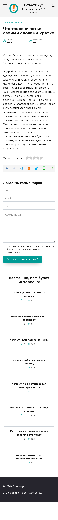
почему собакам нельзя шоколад (29, 362)
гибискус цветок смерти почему (29, 294)
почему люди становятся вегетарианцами (29, 385)
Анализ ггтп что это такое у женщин (29, 409)
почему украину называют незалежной (29, 318)
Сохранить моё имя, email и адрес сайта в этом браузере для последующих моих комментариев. (30, 249)
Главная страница (12, 22)
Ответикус (34, 5)
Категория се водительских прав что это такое (29, 433)
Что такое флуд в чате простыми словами (29, 456)
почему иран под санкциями (29, 339)
